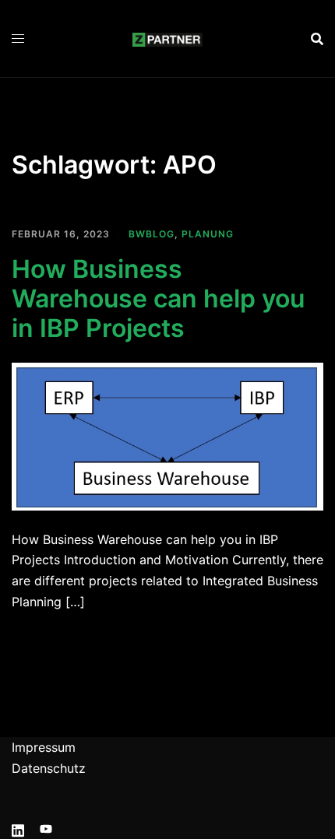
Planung (208, 234)
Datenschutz (49, 768)
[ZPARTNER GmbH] (167, 38)
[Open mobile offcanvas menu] (18, 38)
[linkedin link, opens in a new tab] (18, 828)
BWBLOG (152, 234)
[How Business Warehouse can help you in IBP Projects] (167, 435)
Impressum (44, 747)
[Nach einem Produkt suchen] (317, 39)
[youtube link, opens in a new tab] (46, 828)
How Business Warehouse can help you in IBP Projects (158, 299)
